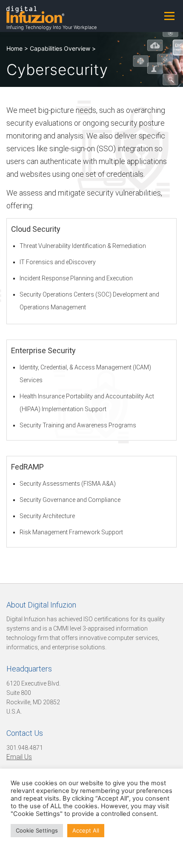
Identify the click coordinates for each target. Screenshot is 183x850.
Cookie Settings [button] (37, 830)
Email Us (19, 757)
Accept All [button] (85, 830)
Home (14, 48)
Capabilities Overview (60, 48)
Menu (169, 16)
